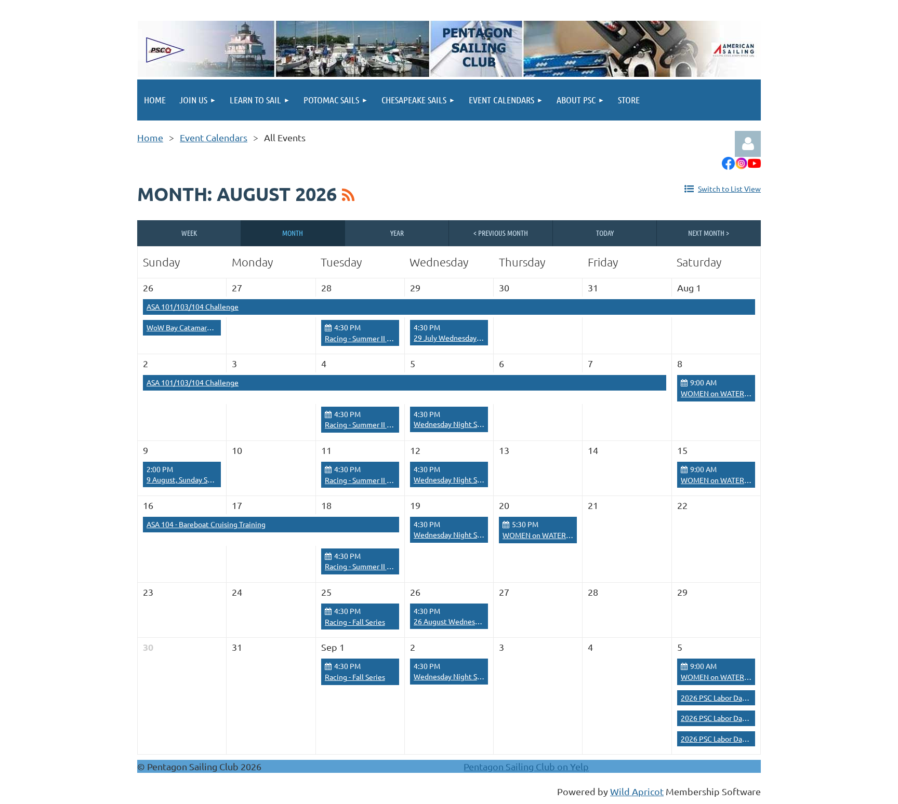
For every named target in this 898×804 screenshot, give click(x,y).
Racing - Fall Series (355, 621)
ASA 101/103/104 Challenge (193, 306)
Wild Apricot (637, 791)
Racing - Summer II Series (365, 338)
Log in (748, 144)
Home (150, 137)
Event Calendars (213, 137)
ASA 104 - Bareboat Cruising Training (206, 524)
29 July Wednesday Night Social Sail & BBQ (483, 337)
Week (189, 232)
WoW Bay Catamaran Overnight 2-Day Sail (215, 327)
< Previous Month (500, 232)
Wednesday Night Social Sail (460, 423)
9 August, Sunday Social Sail (191, 479)
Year (397, 232)
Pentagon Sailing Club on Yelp (526, 766)
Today (605, 232)
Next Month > (708, 232)
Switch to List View (729, 188)
